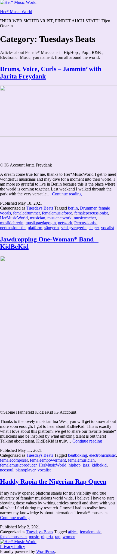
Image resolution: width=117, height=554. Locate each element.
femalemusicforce (57, 213)
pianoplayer (25, 470)
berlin (73, 208)
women (69, 536)
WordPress (45, 551)
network (65, 222)
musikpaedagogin (41, 222)
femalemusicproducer (18, 465)
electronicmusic (102, 455)
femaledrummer (26, 213)
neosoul (6, 470)
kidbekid (99, 465)
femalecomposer (14, 460)
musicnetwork (59, 218)
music (34, 536)
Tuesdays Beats (39, 208)
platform (35, 227)
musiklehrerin (11, 222)
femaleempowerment (48, 460)
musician (37, 218)
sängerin (51, 227)
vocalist (107, 227)
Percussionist (85, 222)
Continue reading (67, 194)
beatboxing (77, 455)
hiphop (75, 465)
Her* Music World (16, 11)
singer (94, 227)
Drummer (88, 208)
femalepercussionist (91, 213)
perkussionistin (13, 227)
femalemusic (90, 531)
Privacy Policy (12, 546)
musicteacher (85, 218)
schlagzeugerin (74, 227)
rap (57, 536)
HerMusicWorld (14, 218)
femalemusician (81, 460)
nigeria (47, 536)
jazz (86, 465)
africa (73, 531)
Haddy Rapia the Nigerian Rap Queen (53, 481)
